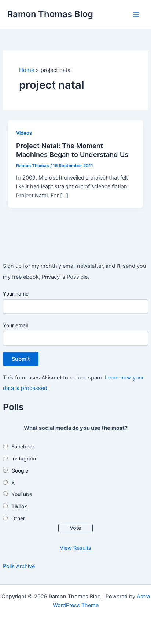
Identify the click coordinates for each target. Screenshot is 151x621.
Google (19, 470)
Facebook (23, 446)
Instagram (23, 458)
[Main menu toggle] (136, 14)
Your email (15, 325)
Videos (24, 133)
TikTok (19, 506)
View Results (75, 548)
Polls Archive (19, 566)
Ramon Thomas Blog (50, 14)
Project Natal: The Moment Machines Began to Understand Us (72, 150)
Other (18, 518)
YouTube (21, 494)
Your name (16, 293)
